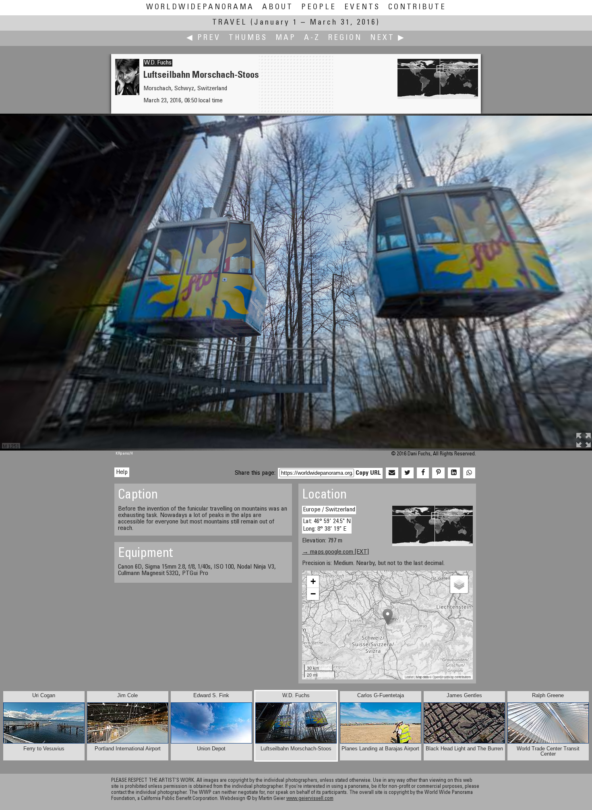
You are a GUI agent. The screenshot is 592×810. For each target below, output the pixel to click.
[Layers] (459, 584)
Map (285, 38)
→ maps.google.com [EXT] (335, 552)
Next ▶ (388, 38)
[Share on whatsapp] (469, 473)
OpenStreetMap (443, 677)
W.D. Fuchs (158, 63)
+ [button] (313, 581)
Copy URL (368, 473)
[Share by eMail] (391, 473)
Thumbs (248, 38)
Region (345, 38)
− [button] (313, 594)
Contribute (417, 7)
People (318, 7)
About (277, 7)
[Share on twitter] (407, 473)
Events (362, 7)
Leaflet (409, 677)
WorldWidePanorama (200, 7)
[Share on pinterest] (438, 473)
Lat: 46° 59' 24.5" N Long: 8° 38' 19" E (327, 525)
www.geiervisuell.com (309, 799)
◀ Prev (203, 38)
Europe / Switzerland (329, 510)
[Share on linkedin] (453, 473)
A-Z (312, 38)
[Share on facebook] (422, 473)
